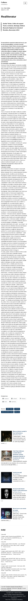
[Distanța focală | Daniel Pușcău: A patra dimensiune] (6, 498)
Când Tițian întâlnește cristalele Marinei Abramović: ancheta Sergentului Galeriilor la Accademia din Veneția (19, 454)
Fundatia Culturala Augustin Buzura (14, 586)
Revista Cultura (17, 434)
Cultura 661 (3, 564)
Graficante (9, 588)
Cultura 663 (3, 549)
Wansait (9, 590)
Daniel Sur (16, 459)
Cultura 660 (3, 572)
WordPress (20, 599)
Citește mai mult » (7, 539)
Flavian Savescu (18, 492)
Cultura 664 (3, 541)
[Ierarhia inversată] (6, 482)
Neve (9, 599)
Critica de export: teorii (7, 411)
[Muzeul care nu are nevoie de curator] (6, 518)
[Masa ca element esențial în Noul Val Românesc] (6, 441)
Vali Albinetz (17, 474)
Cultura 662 (3, 556)
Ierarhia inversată (17, 472)
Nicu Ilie (19, 588)
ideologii (17, 411)
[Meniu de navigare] (25, 3)
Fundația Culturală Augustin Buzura (15, 594)
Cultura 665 (3, 534)
